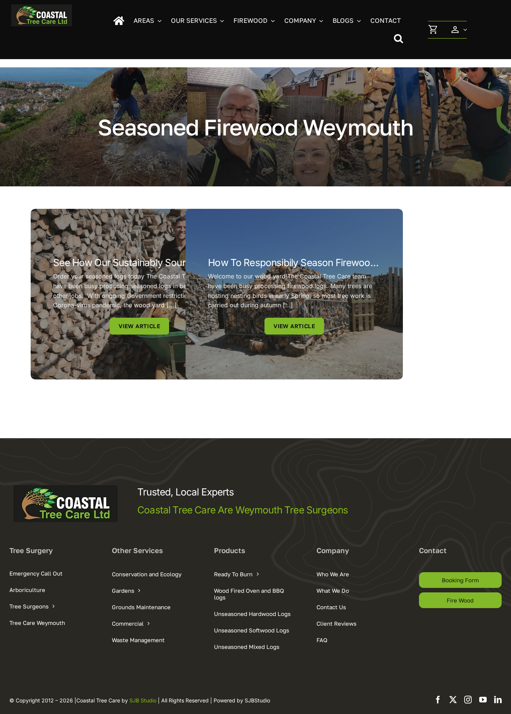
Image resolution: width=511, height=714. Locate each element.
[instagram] (468, 700)
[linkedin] (498, 700)
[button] (401, 38)
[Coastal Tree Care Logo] (41, 7)
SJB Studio (143, 700)
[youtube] (483, 700)
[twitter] (453, 700)
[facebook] (438, 700)
